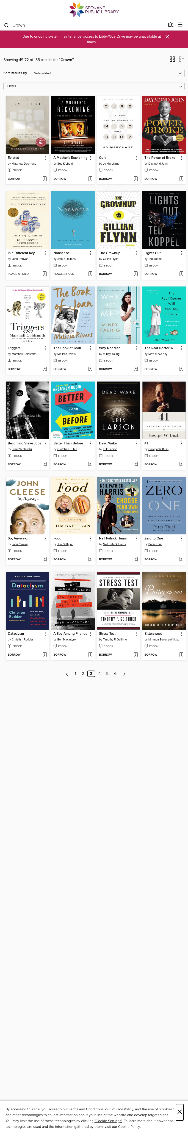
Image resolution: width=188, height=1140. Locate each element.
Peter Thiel (155, 544)
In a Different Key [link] (21, 253)
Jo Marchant (111, 164)
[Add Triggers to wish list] (44, 369)
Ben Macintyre (66, 639)
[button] (172, 60)
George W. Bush (158, 449)
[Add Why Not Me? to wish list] (135, 369)
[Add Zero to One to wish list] (181, 560)
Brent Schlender (22, 449)
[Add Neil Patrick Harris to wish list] (135, 560)
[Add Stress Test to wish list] (135, 655)
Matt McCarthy (157, 354)
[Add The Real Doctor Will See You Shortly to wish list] (181, 369)
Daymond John (158, 164)
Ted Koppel (155, 259)
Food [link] (57, 538)
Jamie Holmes (66, 259)
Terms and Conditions (86, 1109)
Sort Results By (15, 73)
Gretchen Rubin (67, 449)
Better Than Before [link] (68, 443)
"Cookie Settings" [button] (108, 1121)
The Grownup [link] (109, 253)
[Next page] (124, 674)
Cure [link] (102, 158)
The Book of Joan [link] (67, 348)
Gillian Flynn (111, 259)
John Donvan (20, 259)
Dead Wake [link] (108, 443)
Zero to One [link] (153, 538)
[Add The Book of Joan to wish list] (90, 369)
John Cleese (20, 544)
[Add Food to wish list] (90, 560)
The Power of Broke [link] (159, 158)
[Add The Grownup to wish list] (135, 274)
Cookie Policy (129, 1126)
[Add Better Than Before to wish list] (90, 465)
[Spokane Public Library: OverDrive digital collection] (94, 9)
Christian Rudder (22, 639)
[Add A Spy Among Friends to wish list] (90, 655)
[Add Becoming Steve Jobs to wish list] (44, 465)
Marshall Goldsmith (24, 354)
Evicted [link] (13, 158)
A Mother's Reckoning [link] (70, 158)
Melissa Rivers (66, 354)
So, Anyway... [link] (18, 538)
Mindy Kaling (111, 354)
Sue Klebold (65, 164)
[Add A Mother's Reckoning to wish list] (90, 179)
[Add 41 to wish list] (181, 465)
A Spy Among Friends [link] (70, 634)
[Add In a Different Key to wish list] (44, 274)
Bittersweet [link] (153, 634)
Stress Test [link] (107, 634)
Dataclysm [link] (16, 634)
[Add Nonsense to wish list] (90, 274)
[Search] (6, 25)
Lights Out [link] (152, 253)
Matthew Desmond (24, 164)
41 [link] (146, 443)
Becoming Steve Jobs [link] (24, 443)
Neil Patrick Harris (114, 544)
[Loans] (171, 25)
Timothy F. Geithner (115, 639)
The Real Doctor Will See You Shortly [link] (161, 348)
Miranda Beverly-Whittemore (164, 639)
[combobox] (84, 25)
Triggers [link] (14, 348)
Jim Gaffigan (65, 544)
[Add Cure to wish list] (135, 179)
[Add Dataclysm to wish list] (44, 655)
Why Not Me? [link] (109, 348)
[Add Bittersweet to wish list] (181, 655)
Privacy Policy (122, 1109)
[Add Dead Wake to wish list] (135, 465)
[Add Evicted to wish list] (44, 179)
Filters (11, 86)
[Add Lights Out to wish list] (181, 274)
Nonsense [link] (61, 253)
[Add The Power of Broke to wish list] (181, 179)
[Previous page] (67, 674)
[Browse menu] (180, 25)
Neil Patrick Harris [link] (113, 538)
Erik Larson (110, 449)
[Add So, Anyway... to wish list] (44, 560)
